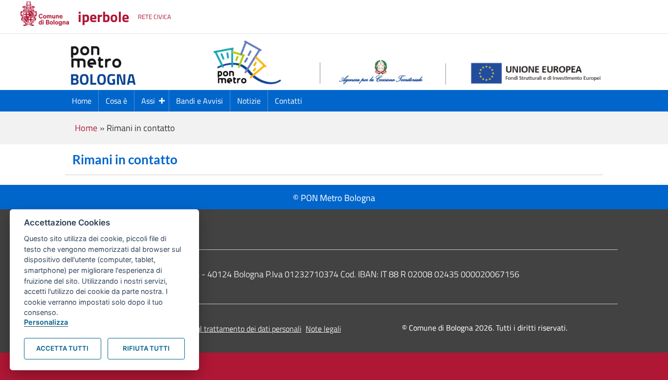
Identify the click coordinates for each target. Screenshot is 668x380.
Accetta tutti (62, 348)
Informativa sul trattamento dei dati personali (227, 329)
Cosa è (116, 101)
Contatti (288, 101)
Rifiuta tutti (146, 348)
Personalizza (46, 322)
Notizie (249, 101)
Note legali (323, 329)
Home (81, 101)
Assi (148, 101)
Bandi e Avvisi (199, 101)
